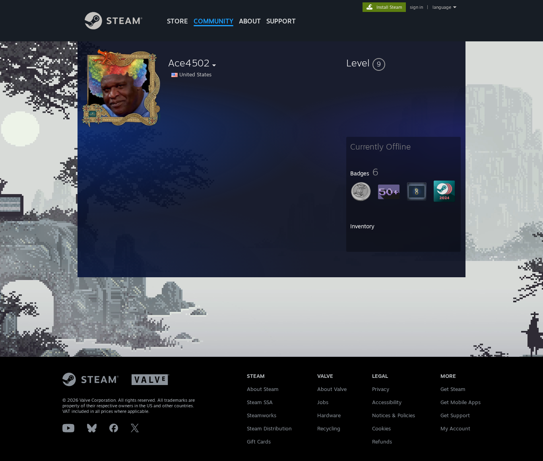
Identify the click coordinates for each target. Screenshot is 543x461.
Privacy (380, 389)
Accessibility (386, 402)
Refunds (382, 441)
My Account (455, 428)
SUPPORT (281, 21)
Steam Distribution (269, 428)
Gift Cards (259, 441)
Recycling (328, 428)
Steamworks (261, 415)
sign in (416, 7)
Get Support (455, 415)
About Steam (263, 389)
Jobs (322, 402)
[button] (403, 63)
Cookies (381, 428)
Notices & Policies (393, 415)
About (250, 21)
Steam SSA (260, 402)
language (441, 7)
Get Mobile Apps (460, 402)
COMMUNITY (213, 21)
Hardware (329, 415)
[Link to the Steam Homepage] (113, 27)
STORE (177, 21)
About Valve (332, 389)
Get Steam (452, 389)
